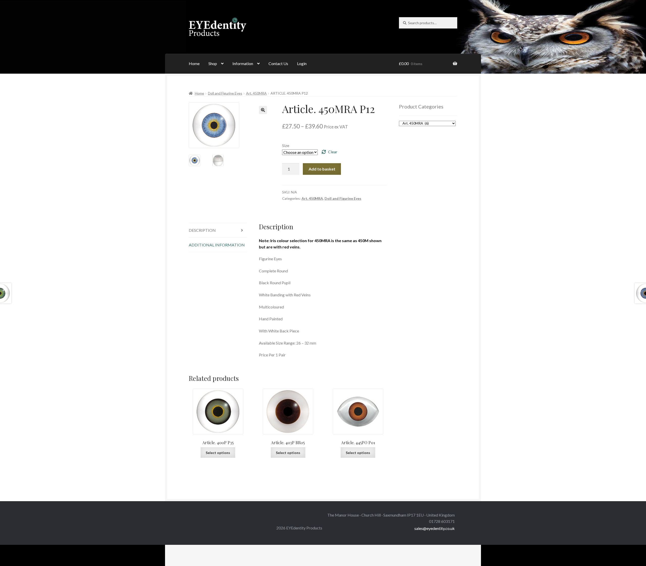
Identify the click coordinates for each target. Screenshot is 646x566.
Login (302, 63)
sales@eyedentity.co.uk (434, 528)
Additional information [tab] (217, 244)
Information (242, 63)
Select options (218, 452)
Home (194, 63)
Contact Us (278, 63)
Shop (212, 63)
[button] (263, 110)
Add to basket (322, 168)
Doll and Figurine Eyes (225, 93)
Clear (332, 151)
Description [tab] (202, 230)
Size (285, 145)
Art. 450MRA (256, 93)
